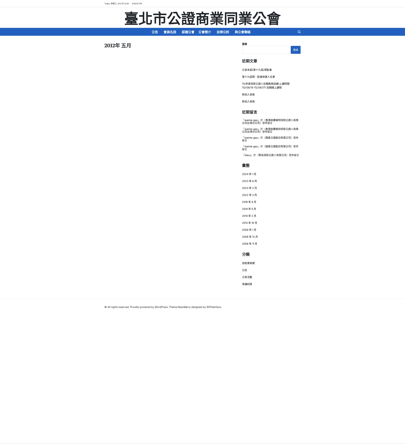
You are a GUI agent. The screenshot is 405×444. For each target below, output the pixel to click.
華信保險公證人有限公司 (272, 155)
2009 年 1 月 (249, 229)
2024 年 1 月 (249, 174)
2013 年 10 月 (249, 222)
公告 (155, 31)
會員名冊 (170, 31)
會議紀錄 (247, 284)
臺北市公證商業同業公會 (202, 17)
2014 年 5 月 (249, 208)
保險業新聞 (248, 263)
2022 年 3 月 (249, 195)
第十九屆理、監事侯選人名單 (258, 76)
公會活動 (247, 277)
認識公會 (188, 31)
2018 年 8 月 (249, 201)
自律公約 (223, 31)
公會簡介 (204, 31)
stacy (248, 155)
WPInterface (213, 307)
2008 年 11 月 (249, 243)
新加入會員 (248, 94)
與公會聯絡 (243, 31)
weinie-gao (251, 120)
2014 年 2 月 (249, 215)
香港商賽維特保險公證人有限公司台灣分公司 (270, 122)
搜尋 (244, 44)
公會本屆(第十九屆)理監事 (257, 69)
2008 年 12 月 (250, 236)
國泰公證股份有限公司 (278, 137)
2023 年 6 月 (249, 181)
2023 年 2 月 (249, 188)
